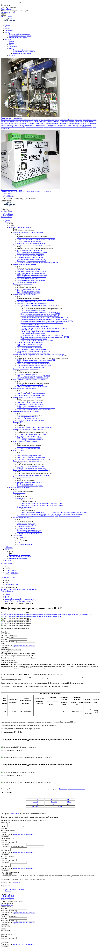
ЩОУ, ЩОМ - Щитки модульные (28, 374)
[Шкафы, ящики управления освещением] (41, 397)
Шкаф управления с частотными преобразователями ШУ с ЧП (42, 323)
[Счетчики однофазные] (32, 498)
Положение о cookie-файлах (18, 37)
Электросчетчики (7, 191)
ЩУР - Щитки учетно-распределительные (31, 394)
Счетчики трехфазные (24, 507)
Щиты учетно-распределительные (65, 123)
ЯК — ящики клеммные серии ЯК (28, 447)
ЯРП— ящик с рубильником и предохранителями (33, 459)
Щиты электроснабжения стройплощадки (31, 280)
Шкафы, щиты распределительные (79, 120)
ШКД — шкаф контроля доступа (28, 418)
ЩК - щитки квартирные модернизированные (32, 378)
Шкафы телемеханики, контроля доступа (23, 125)
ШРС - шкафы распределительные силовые (31, 277)
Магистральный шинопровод (26, 523)
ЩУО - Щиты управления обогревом (29, 347)
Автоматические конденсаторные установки (16, 120)
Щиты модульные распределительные (25, 369)
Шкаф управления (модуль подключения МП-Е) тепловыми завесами (44, 319)
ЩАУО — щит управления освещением (30, 406)
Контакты (8, 39)
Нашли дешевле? (14, 649)
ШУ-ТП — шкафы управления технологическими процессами (42, 335)
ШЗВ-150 (54, 799)
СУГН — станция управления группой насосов (33, 353)
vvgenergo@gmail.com (8, 12)
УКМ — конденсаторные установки (29, 241)
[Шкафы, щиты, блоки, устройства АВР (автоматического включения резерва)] (66, 355)
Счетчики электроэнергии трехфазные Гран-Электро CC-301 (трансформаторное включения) (52, 514)
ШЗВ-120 (35, 806)
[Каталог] (11, 222)
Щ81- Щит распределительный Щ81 (29, 278)
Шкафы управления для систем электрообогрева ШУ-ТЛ (40, 316)
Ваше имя (5, 639)
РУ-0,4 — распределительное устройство (30, 255)
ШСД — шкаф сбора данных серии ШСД (30, 420)
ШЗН (54, 804)
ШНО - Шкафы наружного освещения (29, 402)
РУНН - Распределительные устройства (30, 257)
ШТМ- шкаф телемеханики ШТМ (28, 417)
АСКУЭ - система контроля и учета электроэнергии (34, 427)
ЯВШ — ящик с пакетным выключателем (31, 457)
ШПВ (69, 802)
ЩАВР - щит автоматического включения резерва (33, 363)
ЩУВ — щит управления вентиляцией (30, 344)
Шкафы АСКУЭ (42, 125)
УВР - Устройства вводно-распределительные (32, 252)
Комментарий (5, 850)
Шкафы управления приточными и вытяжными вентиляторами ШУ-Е (44, 317)
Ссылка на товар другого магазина (13, 846)
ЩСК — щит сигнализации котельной (30, 342)
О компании (9, 30)
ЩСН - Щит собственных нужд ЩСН (29, 438)
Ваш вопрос (5, 942)
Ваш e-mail (4, 844)
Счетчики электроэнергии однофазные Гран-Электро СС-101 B (42, 505)
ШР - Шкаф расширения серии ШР (28, 270)
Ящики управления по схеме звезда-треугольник (37, 340)
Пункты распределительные (22, 284)
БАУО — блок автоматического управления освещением (36, 408)
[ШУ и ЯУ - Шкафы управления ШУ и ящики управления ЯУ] (58, 305)
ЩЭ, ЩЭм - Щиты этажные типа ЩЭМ (30, 385)
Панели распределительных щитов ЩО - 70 (31, 261)
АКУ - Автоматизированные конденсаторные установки (36, 238)
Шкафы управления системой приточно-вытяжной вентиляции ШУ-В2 (45, 337)
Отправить (5, 647)
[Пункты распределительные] (32, 284)
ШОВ (69, 799)
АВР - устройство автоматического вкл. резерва (33, 362)
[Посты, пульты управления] (31, 477)
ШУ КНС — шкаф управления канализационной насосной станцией (44, 328)
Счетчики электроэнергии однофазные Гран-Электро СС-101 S (42, 503)
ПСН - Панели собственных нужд (28, 436)
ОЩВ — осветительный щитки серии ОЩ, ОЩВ (33, 376)
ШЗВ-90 (35, 804)
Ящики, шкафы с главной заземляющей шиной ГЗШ (68, 127)
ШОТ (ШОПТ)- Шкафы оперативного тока (31, 434)
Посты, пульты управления (22, 477)
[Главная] (9, 206)
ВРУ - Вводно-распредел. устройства (29, 250)
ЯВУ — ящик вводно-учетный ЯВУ (29, 455)
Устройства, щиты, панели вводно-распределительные (49, 120)
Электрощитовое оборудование (11, 118)
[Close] (9, 210)
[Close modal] (11, 934)
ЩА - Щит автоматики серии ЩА (28, 301)
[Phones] (1, 208)
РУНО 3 (19, 542)
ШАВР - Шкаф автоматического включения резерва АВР (36, 360)
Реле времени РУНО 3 (24, 544)
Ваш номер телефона (8, 641)
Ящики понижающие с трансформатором (37, 127)
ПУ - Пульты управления (25, 484)
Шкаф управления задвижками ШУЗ (33, 324)
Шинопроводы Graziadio (21, 191)
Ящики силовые (17, 127)
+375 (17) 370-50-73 (7, 213)
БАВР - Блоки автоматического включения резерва (34, 365)
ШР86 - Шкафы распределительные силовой (32, 275)
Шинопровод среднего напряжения (29, 530)
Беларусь (4, 9)
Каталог (7, 27)
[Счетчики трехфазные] (32, 507)
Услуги (7, 29)
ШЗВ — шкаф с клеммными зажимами (30, 440)
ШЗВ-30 (35, 799)
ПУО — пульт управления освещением (30, 486)
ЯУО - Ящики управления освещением (34, 339)
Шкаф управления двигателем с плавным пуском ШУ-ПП (40, 312)
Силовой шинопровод (24, 526)
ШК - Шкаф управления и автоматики (33, 310)
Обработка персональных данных (20, 36)
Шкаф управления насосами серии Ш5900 (35, 326)
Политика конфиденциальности (19, 34)
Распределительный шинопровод (28, 533)
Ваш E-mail (4, 832)
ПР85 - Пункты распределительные (29, 291)
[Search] (3, 208)
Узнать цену (12, 635)
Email (3, 643)
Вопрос (4, 826)
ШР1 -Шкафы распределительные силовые (31, 271)
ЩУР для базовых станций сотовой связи (31, 395)
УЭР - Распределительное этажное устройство (32, 386)
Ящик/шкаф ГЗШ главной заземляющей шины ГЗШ (34, 475)
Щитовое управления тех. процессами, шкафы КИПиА (35, 300)
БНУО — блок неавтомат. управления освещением (34, 409)
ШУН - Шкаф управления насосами (33, 333)
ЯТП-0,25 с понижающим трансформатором (31, 468)
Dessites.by (16, 882)
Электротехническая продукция (11, 190)
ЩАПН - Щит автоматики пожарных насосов (32, 303)
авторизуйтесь (15, 813)
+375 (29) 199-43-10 (7, 211)
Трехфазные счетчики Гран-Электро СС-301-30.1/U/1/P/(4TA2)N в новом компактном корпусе (48, 516)
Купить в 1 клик (6, 652)
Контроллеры (34, 191)
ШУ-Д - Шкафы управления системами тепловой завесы (40, 332)
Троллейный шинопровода (26, 528)
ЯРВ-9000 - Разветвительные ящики (29, 448)
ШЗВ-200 (54, 802)
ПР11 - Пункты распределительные (28, 289)
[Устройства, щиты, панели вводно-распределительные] (50, 245)
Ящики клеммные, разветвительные (25, 441)
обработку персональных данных (24, 646)
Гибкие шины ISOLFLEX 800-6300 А (29, 532)
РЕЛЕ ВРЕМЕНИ (45, 191)
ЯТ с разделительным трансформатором (30, 466)
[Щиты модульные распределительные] (39, 369)
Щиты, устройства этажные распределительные (38, 123)
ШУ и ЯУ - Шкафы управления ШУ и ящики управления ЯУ (37, 305)
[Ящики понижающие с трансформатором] (41, 461)
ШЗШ (60, 806)
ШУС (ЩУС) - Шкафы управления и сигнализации (38, 330)
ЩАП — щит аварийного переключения (30, 367)
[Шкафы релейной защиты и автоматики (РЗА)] (44, 429)
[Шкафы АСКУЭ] (24, 422)
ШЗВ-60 (35, 802)
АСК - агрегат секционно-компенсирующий (31, 243)
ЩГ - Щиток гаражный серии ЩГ (28, 282)
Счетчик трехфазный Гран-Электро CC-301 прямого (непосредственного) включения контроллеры (54, 512)
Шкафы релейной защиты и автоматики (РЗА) (63, 125)
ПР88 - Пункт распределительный (28, 293)
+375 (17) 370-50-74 (7, 215)
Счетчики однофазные (24, 498)
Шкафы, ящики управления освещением (26, 397)
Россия (9, 9)
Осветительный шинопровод (26, 525)
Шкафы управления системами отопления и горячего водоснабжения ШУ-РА (47, 321)
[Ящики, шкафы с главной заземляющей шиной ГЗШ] (49, 470)
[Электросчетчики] (25, 493)
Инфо (7, 32)
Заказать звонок (6, 200)
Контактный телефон (8, 830)
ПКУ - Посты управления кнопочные (29, 482)
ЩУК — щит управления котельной (29, 346)
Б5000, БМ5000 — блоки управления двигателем (33, 351)
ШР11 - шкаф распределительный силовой (31, 273)
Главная (7, 25)
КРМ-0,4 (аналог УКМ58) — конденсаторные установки (36, 239)
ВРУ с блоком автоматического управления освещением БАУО (38, 262)
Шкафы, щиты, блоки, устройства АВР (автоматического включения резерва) (63, 121)
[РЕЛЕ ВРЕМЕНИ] (25, 537)
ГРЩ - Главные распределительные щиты (31, 259)
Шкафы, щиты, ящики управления (25, 121)
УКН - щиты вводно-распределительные (30, 254)
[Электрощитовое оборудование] (30, 227)
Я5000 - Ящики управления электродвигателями (33, 349)
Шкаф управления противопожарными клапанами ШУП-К (40, 314)
